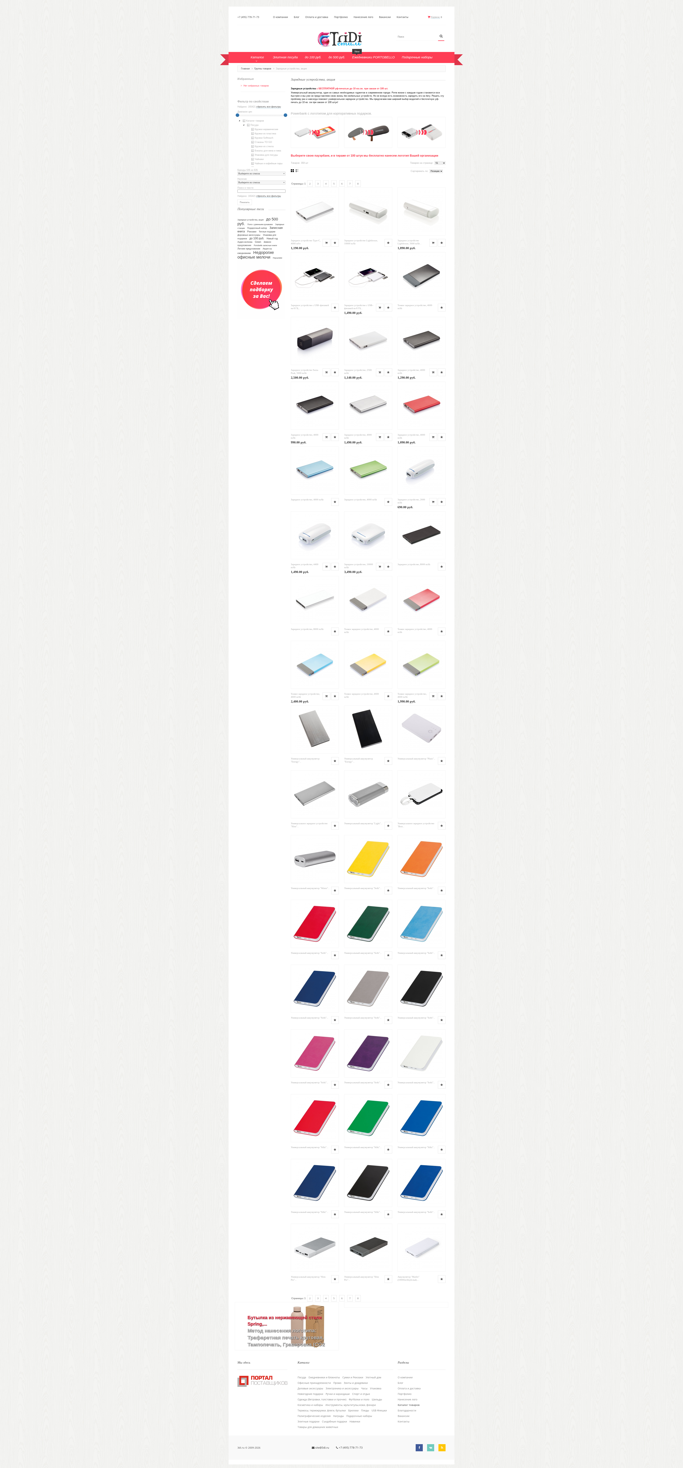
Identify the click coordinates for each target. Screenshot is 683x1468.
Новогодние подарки (310, 1394)
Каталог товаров (255, 120)
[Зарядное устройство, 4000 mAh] (422, 341)
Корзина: (435, 17)
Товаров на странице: (421, 163)
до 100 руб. (256, 238)
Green (258, 242)
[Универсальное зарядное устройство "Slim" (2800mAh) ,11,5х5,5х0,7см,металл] (315, 794)
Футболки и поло (359, 1399)
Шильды (377, 1399)
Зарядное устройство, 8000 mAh (414, 564)
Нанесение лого (363, 17)
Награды (338, 1416)
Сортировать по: (419, 171)
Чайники (259, 159)
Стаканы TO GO (263, 142)
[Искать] (441, 36)
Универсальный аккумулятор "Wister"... (310, 888)
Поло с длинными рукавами (260, 224)
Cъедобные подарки (334, 1421)
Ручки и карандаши (338, 1394)
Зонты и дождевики (356, 1383)
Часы (364, 1388)
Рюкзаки (251, 231)
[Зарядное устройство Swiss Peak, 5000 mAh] (315, 341)
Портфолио (341, 17)
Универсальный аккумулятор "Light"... (363, 823)
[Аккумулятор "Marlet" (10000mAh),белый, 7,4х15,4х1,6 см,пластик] (422, 1248)
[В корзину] (326, 243)
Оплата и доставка (316, 17)
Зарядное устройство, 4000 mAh (307, 499)
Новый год (272, 238)
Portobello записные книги (265, 245)
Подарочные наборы (359, 1416)
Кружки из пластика (265, 133)
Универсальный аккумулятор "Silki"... (309, 1147)
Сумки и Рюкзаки (352, 1377)
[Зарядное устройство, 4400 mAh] (315, 535)
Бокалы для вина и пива (268, 150)
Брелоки (353, 1410)
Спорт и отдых (361, 1394)
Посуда (254, 125)
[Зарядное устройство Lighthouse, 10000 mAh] (368, 211)
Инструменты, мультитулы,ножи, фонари (350, 1405)
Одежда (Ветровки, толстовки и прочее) (322, 1399)
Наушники (277, 258)
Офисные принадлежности (314, 1383)
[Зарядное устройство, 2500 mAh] (368, 341)
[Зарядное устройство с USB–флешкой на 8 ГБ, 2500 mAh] (315, 276)
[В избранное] (335, 243)
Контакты (402, 17)
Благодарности (407, 1410)
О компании (280, 17)
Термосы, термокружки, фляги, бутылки (322, 1410)
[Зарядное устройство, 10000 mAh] (368, 535)
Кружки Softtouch (264, 137)
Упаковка (375, 1388)
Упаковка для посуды (266, 155)
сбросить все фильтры (268, 106)
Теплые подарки (267, 232)
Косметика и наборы (310, 1405)
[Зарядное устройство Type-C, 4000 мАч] (315, 211)
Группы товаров (262, 68)
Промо (337, 1383)
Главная (245, 68)
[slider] (237, 115)
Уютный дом (373, 1377)
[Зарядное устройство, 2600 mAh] (422, 470)
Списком (297, 170)
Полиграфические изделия (314, 1416)
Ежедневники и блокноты (324, 1377)
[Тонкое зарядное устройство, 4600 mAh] (422, 276)
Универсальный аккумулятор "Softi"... (363, 888)
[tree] (261, 143)
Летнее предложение (248, 248)
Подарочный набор (257, 228)
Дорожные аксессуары (248, 235)
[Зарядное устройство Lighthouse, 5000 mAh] (422, 211)
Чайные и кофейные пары (268, 163)
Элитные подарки (308, 1421)
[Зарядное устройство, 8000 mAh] (422, 535)
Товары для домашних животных (318, 1427)
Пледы (365, 1410)
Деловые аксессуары (310, 1388)
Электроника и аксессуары (342, 1388)
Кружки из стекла (264, 146)
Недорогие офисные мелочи (255, 254)
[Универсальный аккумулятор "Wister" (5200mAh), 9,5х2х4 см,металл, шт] (315, 859)
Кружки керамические (266, 129)
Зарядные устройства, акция (250, 220)
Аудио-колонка (244, 242)
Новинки (355, 1421)
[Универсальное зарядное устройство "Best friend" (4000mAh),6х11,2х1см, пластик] (422, 794)
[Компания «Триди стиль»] (341, 39)
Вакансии (385, 17)
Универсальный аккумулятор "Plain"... (416, 758)
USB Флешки (379, 1410)
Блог (296, 17)
